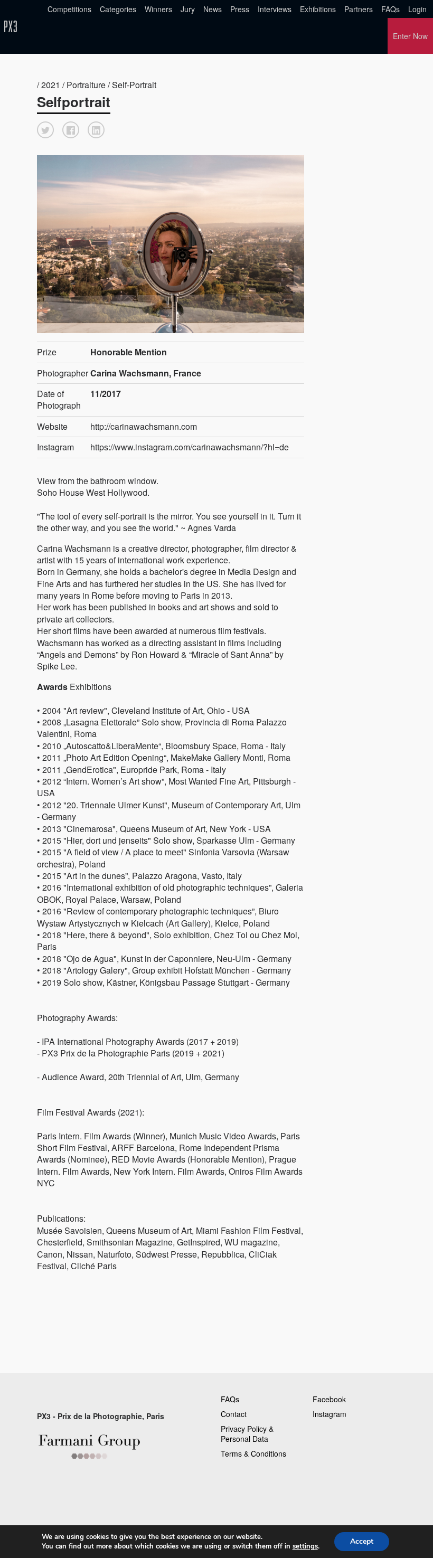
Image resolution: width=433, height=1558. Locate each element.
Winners (158, 9)
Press (239, 9)
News (212, 9)
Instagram (329, 1414)
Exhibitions (318, 9)
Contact (234, 1414)
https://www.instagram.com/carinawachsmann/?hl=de (189, 447)
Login (417, 9)
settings (305, 1546)
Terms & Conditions (253, 1453)
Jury (188, 9)
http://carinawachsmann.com (143, 426)
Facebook (329, 1399)
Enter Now (410, 36)
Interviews (274, 9)
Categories (118, 9)
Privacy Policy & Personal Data (247, 1433)
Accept (361, 1541)
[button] (45, 129)
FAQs (390, 9)
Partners (358, 9)
